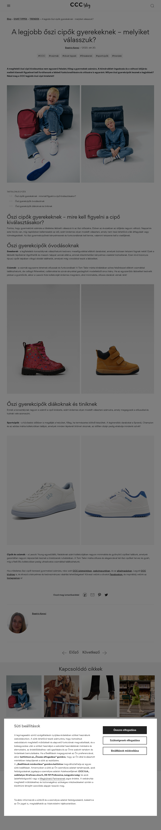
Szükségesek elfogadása (125, 740)
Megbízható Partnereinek (52, 778)
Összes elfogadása (125, 730)
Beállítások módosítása (125, 750)
